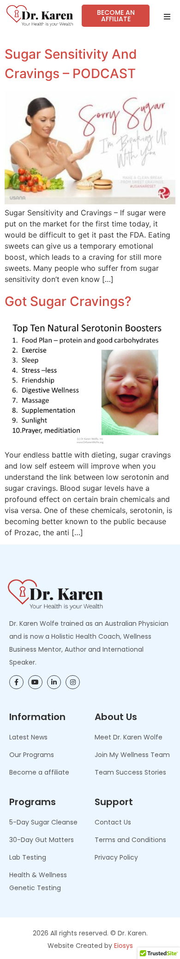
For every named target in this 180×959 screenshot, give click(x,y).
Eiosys (123, 945)
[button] (167, 16)
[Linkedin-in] (54, 682)
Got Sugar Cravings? (68, 301)
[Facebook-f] (16, 682)
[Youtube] (35, 682)
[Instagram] (73, 682)
